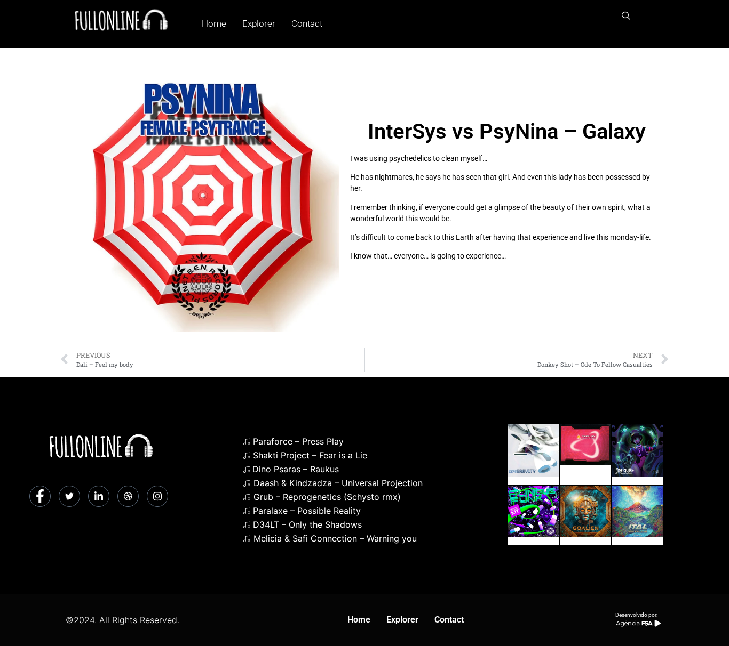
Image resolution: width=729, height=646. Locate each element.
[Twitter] (69, 496)
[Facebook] (40, 496)
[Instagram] (157, 496)
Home (214, 23)
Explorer (258, 23)
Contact (306, 23)
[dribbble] (128, 496)
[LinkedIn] (98, 496)
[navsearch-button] (626, 16)
